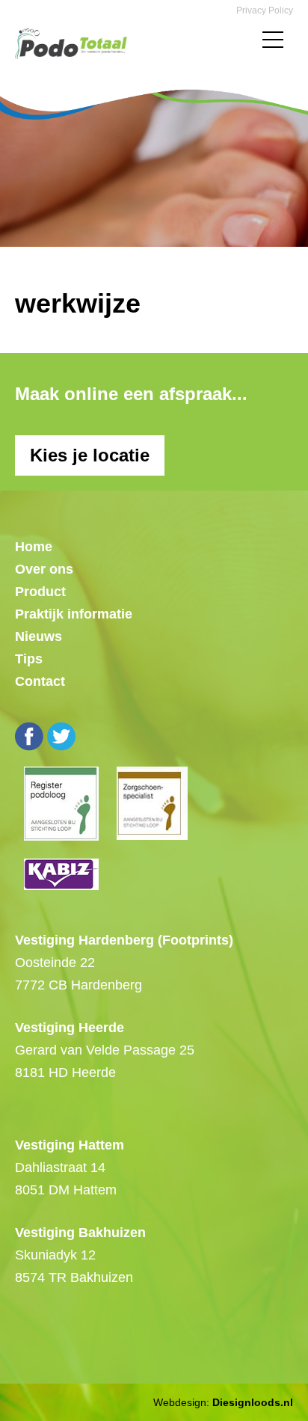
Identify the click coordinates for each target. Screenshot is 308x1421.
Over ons (44, 569)
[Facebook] (29, 736)
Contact (40, 681)
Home (33, 546)
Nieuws (38, 636)
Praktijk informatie (73, 614)
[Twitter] (61, 736)
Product (40, 591)
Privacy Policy (264, 10)
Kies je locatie (90, 455)
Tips (29, 658)
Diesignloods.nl (252, 1402)
